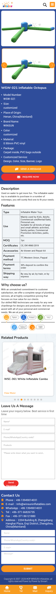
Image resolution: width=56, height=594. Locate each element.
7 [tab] (35, 399)
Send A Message (30, 169)
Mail (35, 591)
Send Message (11, 483)
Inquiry (49, 591)
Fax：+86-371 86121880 (20, 516)
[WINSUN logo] (7, 4)
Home (7, 591)
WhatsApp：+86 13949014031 (24, 508)
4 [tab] (25, 399)
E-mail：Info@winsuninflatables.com (28, 504)
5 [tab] (28, 399)
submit (28, 568)
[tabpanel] (28, 369)
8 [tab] (38, 399)
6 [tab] (31, 399)
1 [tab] (15, 399)
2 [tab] (18, 399)
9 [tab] (41, 399)
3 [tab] (21, 399)
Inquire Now (30, 177)
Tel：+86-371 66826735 (20, 512)
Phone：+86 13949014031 (21, 500)
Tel (21, 591)
